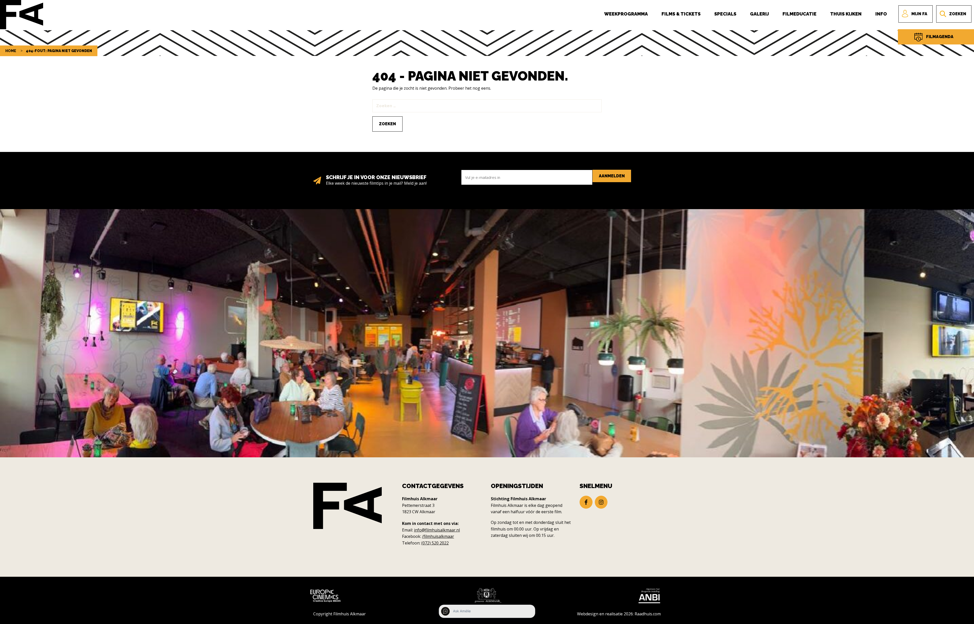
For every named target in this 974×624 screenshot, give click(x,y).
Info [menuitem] (881, 14)
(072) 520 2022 (435, 543)
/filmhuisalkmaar (438, 536)
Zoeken (957, 13)
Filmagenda (939, 36)
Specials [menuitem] (725, 14)
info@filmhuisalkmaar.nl (437, 530)
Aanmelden (612, 176)
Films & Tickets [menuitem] (681, 14)
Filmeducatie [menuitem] (799, 14)
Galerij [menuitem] (759, 14)
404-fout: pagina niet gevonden (59, 51)
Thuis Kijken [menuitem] (846, 14)
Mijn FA (919, 13)
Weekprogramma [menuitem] (626, 14)
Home (10, 51)
